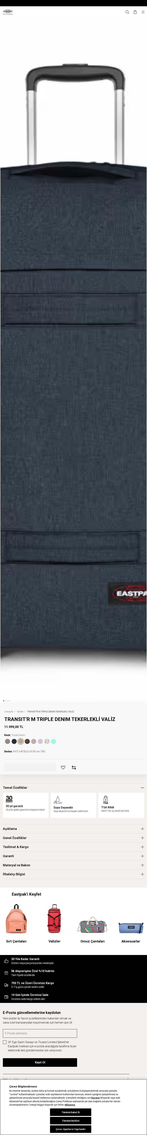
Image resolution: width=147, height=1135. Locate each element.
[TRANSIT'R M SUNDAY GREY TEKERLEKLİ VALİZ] (27, 741)
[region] (73, 1107)
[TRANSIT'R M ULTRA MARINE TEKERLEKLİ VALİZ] (14, 741)
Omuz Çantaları (92, 941)
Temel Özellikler (15, 788)
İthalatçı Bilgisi (14, 874)
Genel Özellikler (15, 838)
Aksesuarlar (131, 941)
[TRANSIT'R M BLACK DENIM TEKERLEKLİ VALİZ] (7, 741)
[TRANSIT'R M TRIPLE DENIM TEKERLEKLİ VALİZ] (20, 741)
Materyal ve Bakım (16, 865)
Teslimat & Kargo (16, 847)
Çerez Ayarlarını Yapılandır (71, 1129)
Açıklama (10, 829)
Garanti (8, 856)
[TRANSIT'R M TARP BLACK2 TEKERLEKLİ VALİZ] (33, 741)
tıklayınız (70, 1104)
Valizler (54, 941)
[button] (3, 700)
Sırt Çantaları (16, 941)
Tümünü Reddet (70, 1120)
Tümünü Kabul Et (71, 1112)
